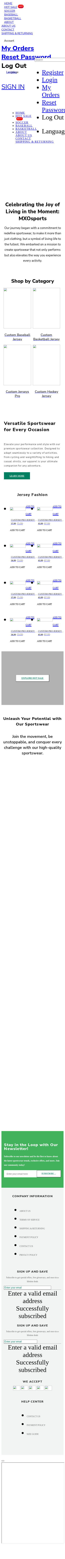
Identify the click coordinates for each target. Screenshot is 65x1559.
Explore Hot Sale (32, 678)
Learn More (17, 475)
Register (53, 72)
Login (49, 79)
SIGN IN (13, 87)
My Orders (17, 48)
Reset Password (26, 57)
